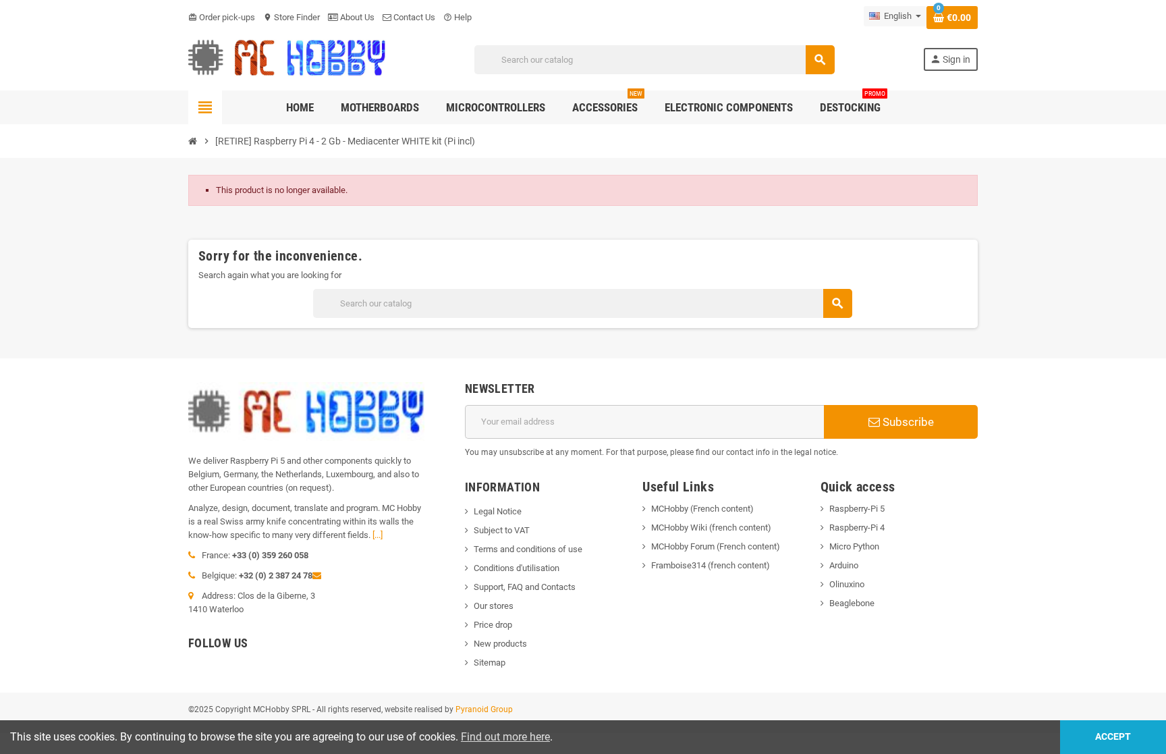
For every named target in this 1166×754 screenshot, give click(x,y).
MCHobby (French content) (702, 509)
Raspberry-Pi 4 (857, 527)
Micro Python (854, 546)
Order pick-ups (221, 17)
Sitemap (489, 662)
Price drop (493, 625)
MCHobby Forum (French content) (715, 546)
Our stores (493, 606)
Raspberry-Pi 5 (857, 509)
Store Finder (291, 17)
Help (457, 17)
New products (500, 644)
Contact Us (413, 17)
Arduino (843, 565)
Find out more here (505, 736)
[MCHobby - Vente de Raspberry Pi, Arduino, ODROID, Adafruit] (287, 59)
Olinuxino (846, 584)
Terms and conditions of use (528, 549)
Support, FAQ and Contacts (525, 587)
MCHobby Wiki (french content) (711, 527)
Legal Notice (498, 511)
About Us (356, 17)
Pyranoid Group (484, 709)
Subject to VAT (502, 530)
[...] (377, 535)
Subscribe (907, 422)
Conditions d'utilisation (516, 568)
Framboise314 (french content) (710, 565)
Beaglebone (851, 603)
